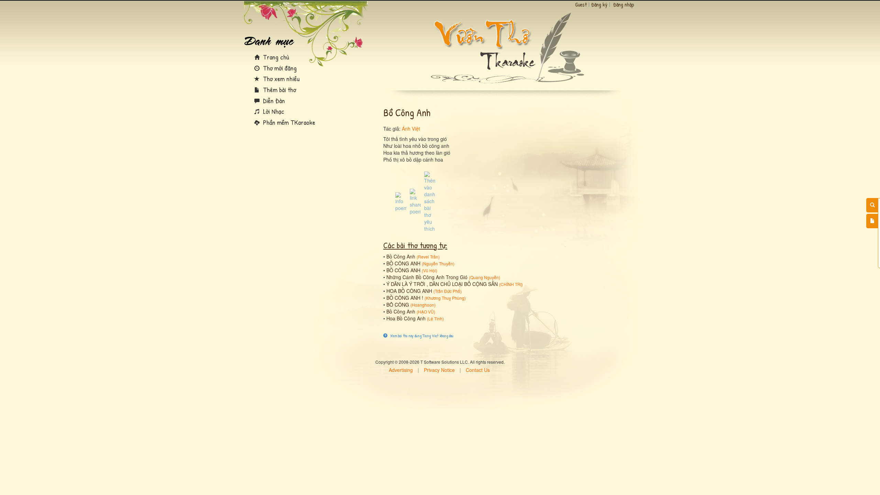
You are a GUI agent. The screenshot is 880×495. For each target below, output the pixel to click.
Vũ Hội (429, 270)
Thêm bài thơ (278, 89)
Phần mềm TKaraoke (288, 122)
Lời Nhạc (272, 111)
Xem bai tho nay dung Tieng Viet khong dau (421, 336)
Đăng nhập (623, 4)
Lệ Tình (435, 318)
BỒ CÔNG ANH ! (404, 297)
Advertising (401, 369)
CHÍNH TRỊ (510, 284)
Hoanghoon (423, 305)
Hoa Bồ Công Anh (406, 318)
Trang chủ (275, 57)
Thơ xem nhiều (280, 78)
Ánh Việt (411, 128)
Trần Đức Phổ (447, 291)
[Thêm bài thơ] (872, 221)
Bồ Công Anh (400, 256)
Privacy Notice (439, 369)
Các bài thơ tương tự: (415, 245)
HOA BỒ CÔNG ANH (409, 290)
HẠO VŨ (426, 312)
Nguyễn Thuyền (438, 263)
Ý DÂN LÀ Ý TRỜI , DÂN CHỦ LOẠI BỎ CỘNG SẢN (442, 283)
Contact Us (478, 369)
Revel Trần (428, 257)
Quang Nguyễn (484, 277)
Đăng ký (599, 4)
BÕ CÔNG (397, 304)
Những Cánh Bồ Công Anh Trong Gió (427, 277)
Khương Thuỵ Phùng (445, 298)
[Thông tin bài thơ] (400, 201)
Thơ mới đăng (279, 68)
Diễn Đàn (273, 100)
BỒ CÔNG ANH (403, 263)
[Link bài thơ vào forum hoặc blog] (415, 201)
